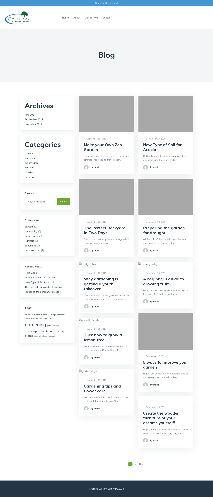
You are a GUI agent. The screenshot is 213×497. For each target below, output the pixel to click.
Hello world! (31, 272)
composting (45, 315)
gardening (35, 324)
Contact (107, 17)
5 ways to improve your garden (165, 364)
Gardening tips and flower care (102, 388)
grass (49, 326)
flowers (39, 319)
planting (61, 331)
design (53, 315)
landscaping (31, 158)
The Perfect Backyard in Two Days (105, 230)
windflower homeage (47, 336)
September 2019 (34, 119)
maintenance (32, 162)
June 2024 (30, 114)
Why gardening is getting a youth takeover (101, 283)
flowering (30, 318)
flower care (61, 315)
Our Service (91, 17)
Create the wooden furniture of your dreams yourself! (161, 418)
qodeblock (30, 172)
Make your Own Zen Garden (103, 147)
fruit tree (47, 318)
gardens (29, 153)
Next (141, 464)
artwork (28, 315)
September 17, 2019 (155, 356)
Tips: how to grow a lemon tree (103, 337)
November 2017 (33, 124)
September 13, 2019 (155, 407)
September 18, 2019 (96, 138)
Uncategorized (32, 177)
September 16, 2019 (96, 329)
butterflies (36, 315)
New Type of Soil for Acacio (162, 147)
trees (36, 336)
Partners (29, 167)
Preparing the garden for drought (164, 230)
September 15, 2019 (96, 380)
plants (29, 335)
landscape (31, 331)
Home (65, 17)
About (76, 17)
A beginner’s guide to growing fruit (163, 281)
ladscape (56, 326)
